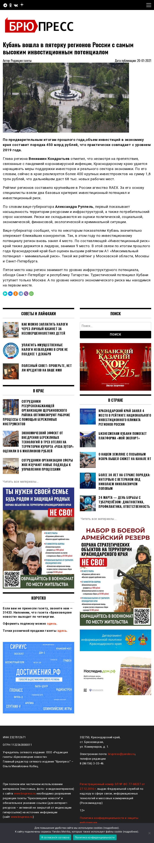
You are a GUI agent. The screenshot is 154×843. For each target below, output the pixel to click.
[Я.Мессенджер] (5, 293)
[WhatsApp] (31, 293)
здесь (52, 623)
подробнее (111, 827)
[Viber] (26, 293)
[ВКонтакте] (10, 293)
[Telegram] (21, 293)
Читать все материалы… (20, 481)
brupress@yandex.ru (121, 754)
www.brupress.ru (25, 793)
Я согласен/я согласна (55, 837)
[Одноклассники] (15, 293)
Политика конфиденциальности (95, 837)
